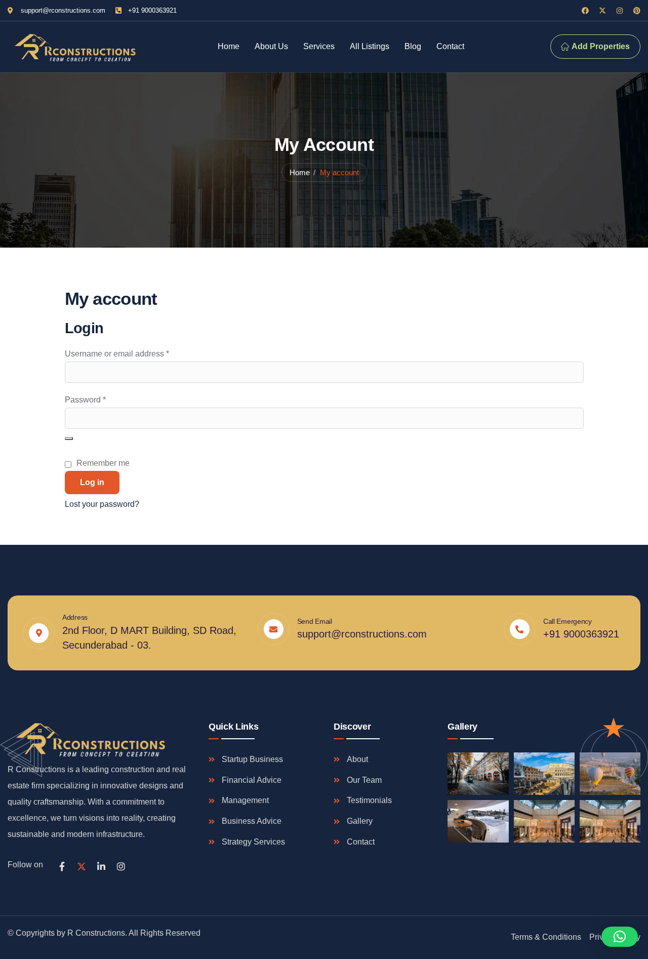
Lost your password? (102, 504)
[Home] (73, 46)
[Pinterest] (636, 10)
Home (300, 172)
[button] (619, 937)
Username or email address (133, 352)
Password (102, 398)
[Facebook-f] (61, 866)
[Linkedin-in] (101, 866)
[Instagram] (619, 10)
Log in (92, 482)
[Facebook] (585, 10)
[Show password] (69, 438)
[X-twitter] (602, 10)
